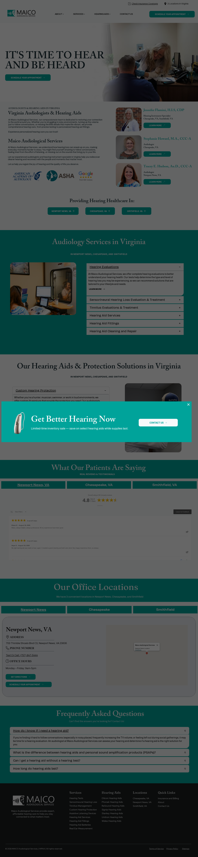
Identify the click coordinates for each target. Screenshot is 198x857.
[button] (188, 404)
